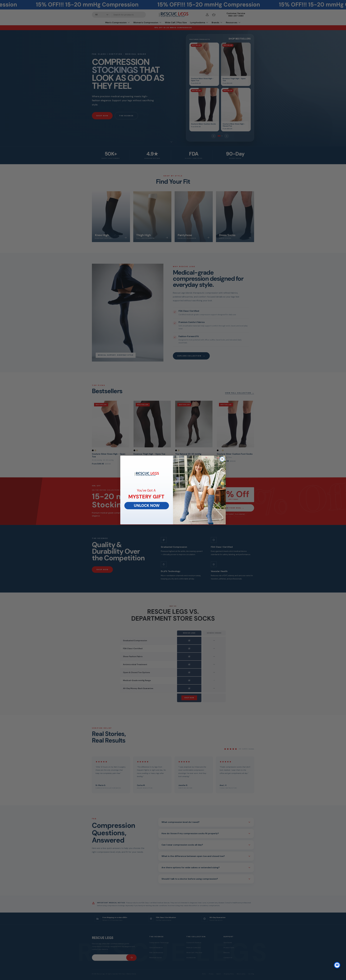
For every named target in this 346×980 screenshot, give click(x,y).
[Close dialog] (222, 459)
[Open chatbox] (337, 965)
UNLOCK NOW (147, 505)
